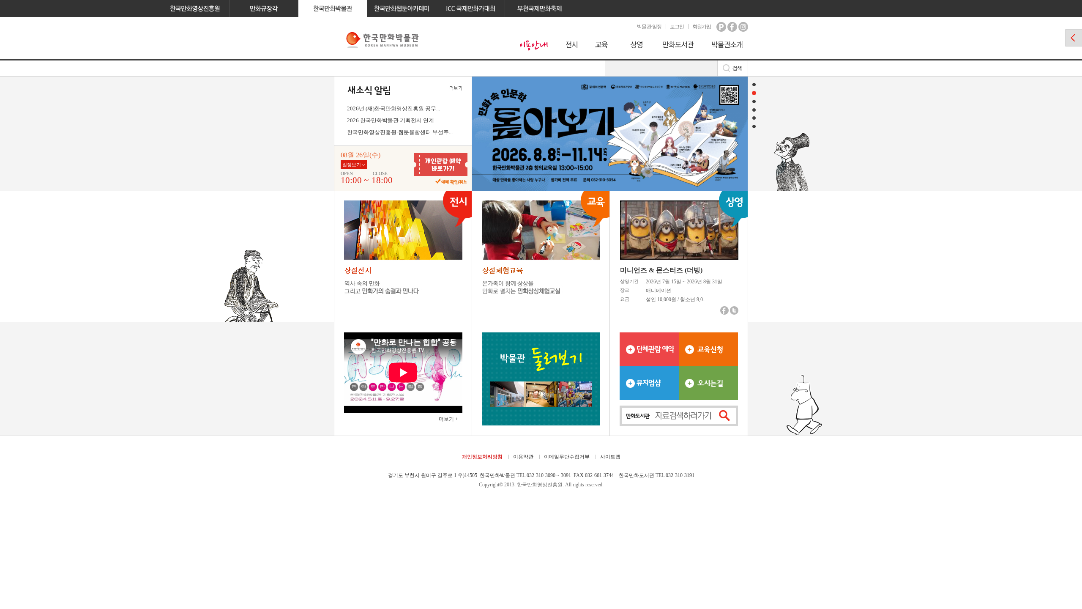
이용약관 (523, 457)
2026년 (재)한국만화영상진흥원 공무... (393, 108)
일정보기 (351, 164)
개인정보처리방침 (482, 457)
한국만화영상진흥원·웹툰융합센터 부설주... (400, 132)
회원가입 (701, 27)
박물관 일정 (649, 27)
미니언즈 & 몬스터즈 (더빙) (661, 270)
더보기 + (448, 419)
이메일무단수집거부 (567, 457)
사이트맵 (610, 457)
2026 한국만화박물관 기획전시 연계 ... (393, 120)
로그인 (677, 27)
